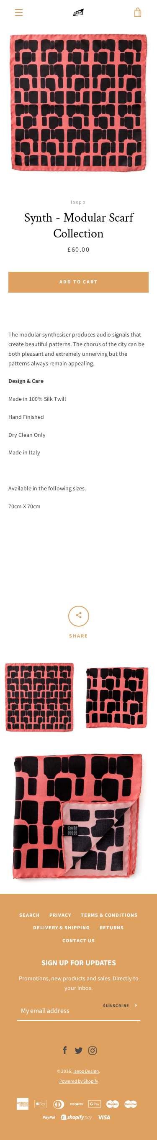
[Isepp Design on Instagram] (92, 1050)
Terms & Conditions (109, 915)
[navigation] (18, 12)
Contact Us (78, 940)
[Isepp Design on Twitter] (79, 1050)
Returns (112, 927)
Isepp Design (86, 1071)
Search (29, 915)
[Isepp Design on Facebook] (65, 1050)
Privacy (60, 915)
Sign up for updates (78, 963)
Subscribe (116, 1006)
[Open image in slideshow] (78, 103)
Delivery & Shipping (61, 927)
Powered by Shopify (78, 1081)
